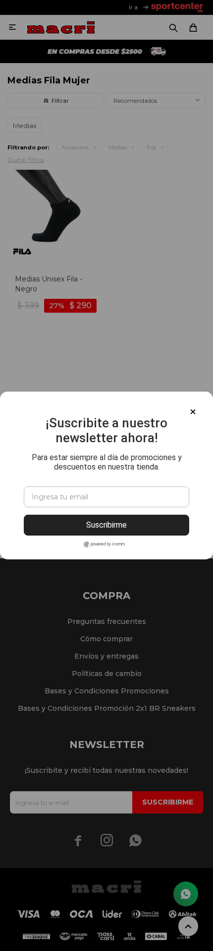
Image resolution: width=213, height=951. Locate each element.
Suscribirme (106, 525)
